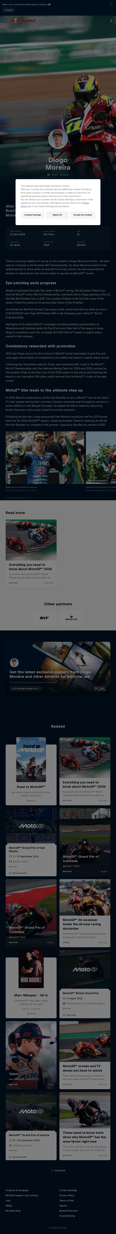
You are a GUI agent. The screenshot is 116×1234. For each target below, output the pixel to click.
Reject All (57, 215)
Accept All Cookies (83, 215)
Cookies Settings (32, 215)
